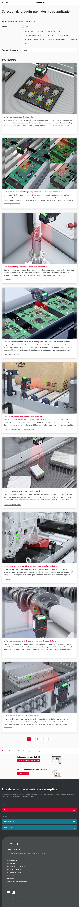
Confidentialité (11, 863)
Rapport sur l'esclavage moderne (17, 882)
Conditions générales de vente (16, 866)
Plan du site (10, 878)
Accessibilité (10, 875)
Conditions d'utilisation (14, 869)
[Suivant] (50, 739)
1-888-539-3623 (8, 828)
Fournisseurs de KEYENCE (14, 872)
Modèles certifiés (12, 860)
